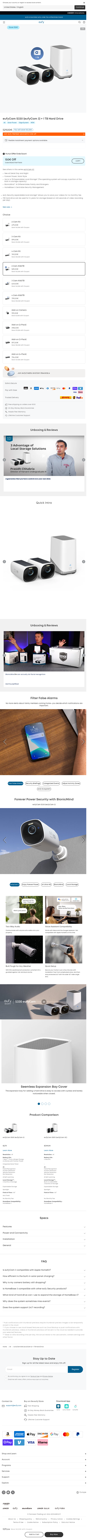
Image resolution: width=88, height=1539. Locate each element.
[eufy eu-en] (41, 22)
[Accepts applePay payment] (31, 1434)
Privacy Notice (48, 1376)
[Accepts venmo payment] (19, 1442)
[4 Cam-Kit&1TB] (44, 298)
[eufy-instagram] (4, 1492)
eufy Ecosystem (44, 789)
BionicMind (58, 884)
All (10, 1346)
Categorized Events (51, 783)
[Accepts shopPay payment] (7, 1442)
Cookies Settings (73, 1519)
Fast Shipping (33, 1406)
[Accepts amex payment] (19, 1434)
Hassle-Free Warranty (36, 1415)
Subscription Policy (50, 1522)
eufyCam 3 (14, 884)
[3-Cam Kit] (44, 239)
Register (75, 1369)
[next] (81, 741)
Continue (80, 7)
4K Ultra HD (46, 884)
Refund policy (41, 1519)
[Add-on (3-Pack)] (44, 342)
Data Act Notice (68, 1522)
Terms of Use (34, 1376)
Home (5, 1346)
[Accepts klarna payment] (42, 1442)
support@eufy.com (13, 1405)
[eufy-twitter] (13, 1492)
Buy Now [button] (54, 1534)
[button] (84, 3)
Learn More (7, 1150)
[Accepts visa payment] (31, 1442)
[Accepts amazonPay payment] (7, 1434)
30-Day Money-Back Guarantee (41, 1410)
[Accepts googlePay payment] (54, 1434)
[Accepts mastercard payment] (66, 1434)
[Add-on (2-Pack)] (44, 327)
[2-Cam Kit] (44, 224)
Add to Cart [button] (34, 1534)
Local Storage (72, 884)
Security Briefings (33, 783)
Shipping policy (25, 1519)
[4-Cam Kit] (44, 254)
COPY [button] (78, 161)
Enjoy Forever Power (30, 884)
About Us (12, 1519)
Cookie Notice (32, 1522)
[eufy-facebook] (8, 1492)
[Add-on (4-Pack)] (44, 357)
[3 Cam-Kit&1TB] (44, 283)
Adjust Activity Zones (71, 783)
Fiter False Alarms (15, 783)
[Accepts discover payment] (42, 1434)
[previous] (6, 741)
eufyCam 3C (29, 169)
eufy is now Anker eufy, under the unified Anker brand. (44, 17)
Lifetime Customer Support (39, 1419)
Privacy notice (57, 1519)
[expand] (82, 140)
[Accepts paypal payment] (77, 1434)
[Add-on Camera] (44, 312)
